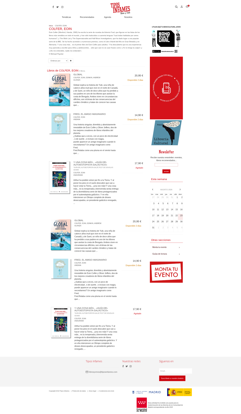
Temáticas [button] (66, 17)
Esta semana (159, 179)
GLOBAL (77, 74)
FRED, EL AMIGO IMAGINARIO (89, 114)
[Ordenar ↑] (70, 61)
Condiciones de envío (106, 391)
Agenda (107, 17)
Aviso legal (92, 391)
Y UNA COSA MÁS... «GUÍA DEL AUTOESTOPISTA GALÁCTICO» (93, 166)
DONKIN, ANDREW (93, 78)
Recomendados (87, 17)
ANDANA (76, 119)
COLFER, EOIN (79, 78)
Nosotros (128, 17)
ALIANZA (76, 80)
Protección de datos (79, 391)
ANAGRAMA (78, 175)
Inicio (51, 26)
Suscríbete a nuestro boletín (172, 378)
